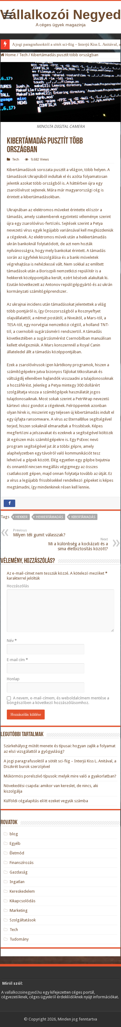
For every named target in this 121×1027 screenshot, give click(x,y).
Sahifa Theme (13, 1008)
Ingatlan (17, 881)
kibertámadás (83, 517)
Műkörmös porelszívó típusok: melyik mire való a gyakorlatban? (60, 776)
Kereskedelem (22, 891)
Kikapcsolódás (22, 901)
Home (10, 54)
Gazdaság (19, 872)
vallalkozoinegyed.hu (23, 992)
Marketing (19, 910)
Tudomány (19, 939)
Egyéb (15, 843)
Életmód (17, 853)
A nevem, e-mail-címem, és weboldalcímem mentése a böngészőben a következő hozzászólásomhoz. (58, 700)
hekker (22, 517)
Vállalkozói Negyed (60, 14)
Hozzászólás (18, 586)
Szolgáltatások (23, 920)
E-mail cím (17, 659)
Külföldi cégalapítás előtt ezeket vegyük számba (46, 801)
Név (12, 640)
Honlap (13, 679)
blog (14, 834)
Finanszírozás (22, 862)
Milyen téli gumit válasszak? (39, 532)
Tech (23, 54)
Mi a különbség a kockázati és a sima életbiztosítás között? (78, 544)
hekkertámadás (49, 517)
